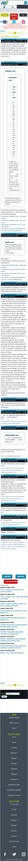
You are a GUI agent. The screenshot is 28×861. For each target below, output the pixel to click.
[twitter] (14, 854)
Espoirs (14, 846)
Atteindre (3, 694)
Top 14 (14, 737)
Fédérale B (14, 769)
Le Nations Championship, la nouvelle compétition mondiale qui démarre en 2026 (13, 624)
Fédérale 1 (14, 758)
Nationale (14, 748)
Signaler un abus (14, 723)
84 (9, 33)
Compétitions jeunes (14, 785)
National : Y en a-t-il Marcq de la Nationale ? (12, 651)
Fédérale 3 (14, 774)
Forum (4, 15)
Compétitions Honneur (14, 795)
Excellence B (14, 779)
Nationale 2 (14, 753)
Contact (14, 728)
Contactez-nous (14, 16)
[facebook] (5, 854)
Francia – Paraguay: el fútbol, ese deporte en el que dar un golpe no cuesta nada (13, 603)
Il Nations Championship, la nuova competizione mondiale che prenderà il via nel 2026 (13, 645)
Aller (4, 696)
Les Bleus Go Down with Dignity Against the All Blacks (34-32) (13, 617)
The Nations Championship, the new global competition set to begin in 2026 (11, 631)
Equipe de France (14, 841)
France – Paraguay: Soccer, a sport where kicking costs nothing (13, 596)
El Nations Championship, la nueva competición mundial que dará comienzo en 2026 (13, 638)
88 (20, 33)
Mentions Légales (14, 717)
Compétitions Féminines (14, 790)
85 (12, 33)
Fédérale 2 (14, 763)
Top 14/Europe (14, 804)
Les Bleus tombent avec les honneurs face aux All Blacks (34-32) (13, 610)
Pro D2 (14, 742)
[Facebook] (23, 15)
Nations (2, 31)
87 (17, 33)
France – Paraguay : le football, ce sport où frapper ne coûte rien (12, 589)
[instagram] (24, 854)
